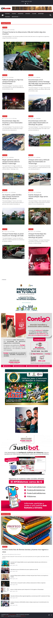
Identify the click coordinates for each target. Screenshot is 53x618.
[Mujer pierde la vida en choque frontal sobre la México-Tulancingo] (13, 179)
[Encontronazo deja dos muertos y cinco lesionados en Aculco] (13, 142)
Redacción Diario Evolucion (16, 554)
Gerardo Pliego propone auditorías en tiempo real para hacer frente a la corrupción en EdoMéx (29, 576)
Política (14, 13)
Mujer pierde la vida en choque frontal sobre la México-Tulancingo (11, 161)
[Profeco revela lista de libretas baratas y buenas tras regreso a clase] (26, 530)
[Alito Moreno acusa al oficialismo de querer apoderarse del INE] (5, 570)
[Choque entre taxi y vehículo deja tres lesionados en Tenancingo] (39, 179)
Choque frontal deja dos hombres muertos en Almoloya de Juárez (37, 235)
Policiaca (7, 16)
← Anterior (3, 279)
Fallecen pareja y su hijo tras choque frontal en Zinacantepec (12, 81)
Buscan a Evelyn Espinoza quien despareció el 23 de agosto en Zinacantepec (27, 589)
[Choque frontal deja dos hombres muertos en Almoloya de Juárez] (39, 261)
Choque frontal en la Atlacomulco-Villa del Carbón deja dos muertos (24, 33)
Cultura (34, 13)
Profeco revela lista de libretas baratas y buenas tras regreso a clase (25, 550)
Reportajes (41, 13)
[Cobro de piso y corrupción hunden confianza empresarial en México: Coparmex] (5, 584)
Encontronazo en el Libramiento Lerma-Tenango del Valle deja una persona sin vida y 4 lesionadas (39, 82)
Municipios (20, 13)
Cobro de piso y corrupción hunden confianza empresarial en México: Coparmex (28, 582)
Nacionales (5, 546)
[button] (19, 17)
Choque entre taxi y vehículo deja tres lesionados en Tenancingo (38, 161)
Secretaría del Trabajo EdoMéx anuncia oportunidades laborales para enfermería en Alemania (28, 562)
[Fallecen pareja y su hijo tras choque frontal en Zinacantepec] (13, 101)
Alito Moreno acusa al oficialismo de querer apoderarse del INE (24, 569)
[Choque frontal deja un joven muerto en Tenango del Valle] (13, 252)
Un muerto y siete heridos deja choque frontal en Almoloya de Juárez (12, 196)
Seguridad (5, 27)
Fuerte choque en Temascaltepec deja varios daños (38, 196)
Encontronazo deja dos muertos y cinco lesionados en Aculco (12, 123)
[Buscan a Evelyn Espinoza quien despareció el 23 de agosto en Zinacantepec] (5, 590)
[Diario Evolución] (2, 15)
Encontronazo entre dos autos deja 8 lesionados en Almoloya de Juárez (38, 123)
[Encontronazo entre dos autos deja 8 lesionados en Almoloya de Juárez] (39, 140)
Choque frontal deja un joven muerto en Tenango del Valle (13, 235)
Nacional (7, 13)
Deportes (27, 13)
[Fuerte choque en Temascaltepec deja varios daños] (39, 216)
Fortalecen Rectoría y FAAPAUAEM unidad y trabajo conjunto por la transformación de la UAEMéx (29, 602)
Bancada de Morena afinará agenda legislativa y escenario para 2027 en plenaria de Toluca (30, 596)
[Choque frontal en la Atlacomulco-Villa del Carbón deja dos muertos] (26, 56)
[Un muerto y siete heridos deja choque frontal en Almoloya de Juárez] (13, 216)
